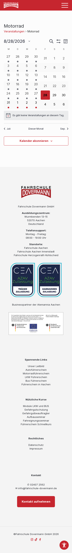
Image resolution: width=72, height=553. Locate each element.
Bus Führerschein (36, 380)
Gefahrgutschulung (36, 409)
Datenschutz (36, 444)
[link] (11, 5)
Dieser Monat (36, 128)
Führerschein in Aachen (36, 384)
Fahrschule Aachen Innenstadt (36, 251)
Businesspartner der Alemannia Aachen (36, 304)
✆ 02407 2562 (36, 484)
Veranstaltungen (14, 31)
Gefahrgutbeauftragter (36, 413)
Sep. (62, 128)
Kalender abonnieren (34, 140)
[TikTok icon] (36, 539)
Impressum (36, 448)
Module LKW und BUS (36, 406)
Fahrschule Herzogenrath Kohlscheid (36, 255)
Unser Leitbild (36, 366)
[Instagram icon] (32, 539)
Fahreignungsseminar (36, 420)
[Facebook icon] (40, 539)
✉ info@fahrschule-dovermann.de (36, 488)
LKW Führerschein (36, 377)
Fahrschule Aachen (36, 247)
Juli (9, 128)
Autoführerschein (36, 369)
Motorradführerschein (36, 373)
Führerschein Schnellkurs (36, 424)
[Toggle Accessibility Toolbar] (64, 545)
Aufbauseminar (36, 416)
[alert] (36, 115)
